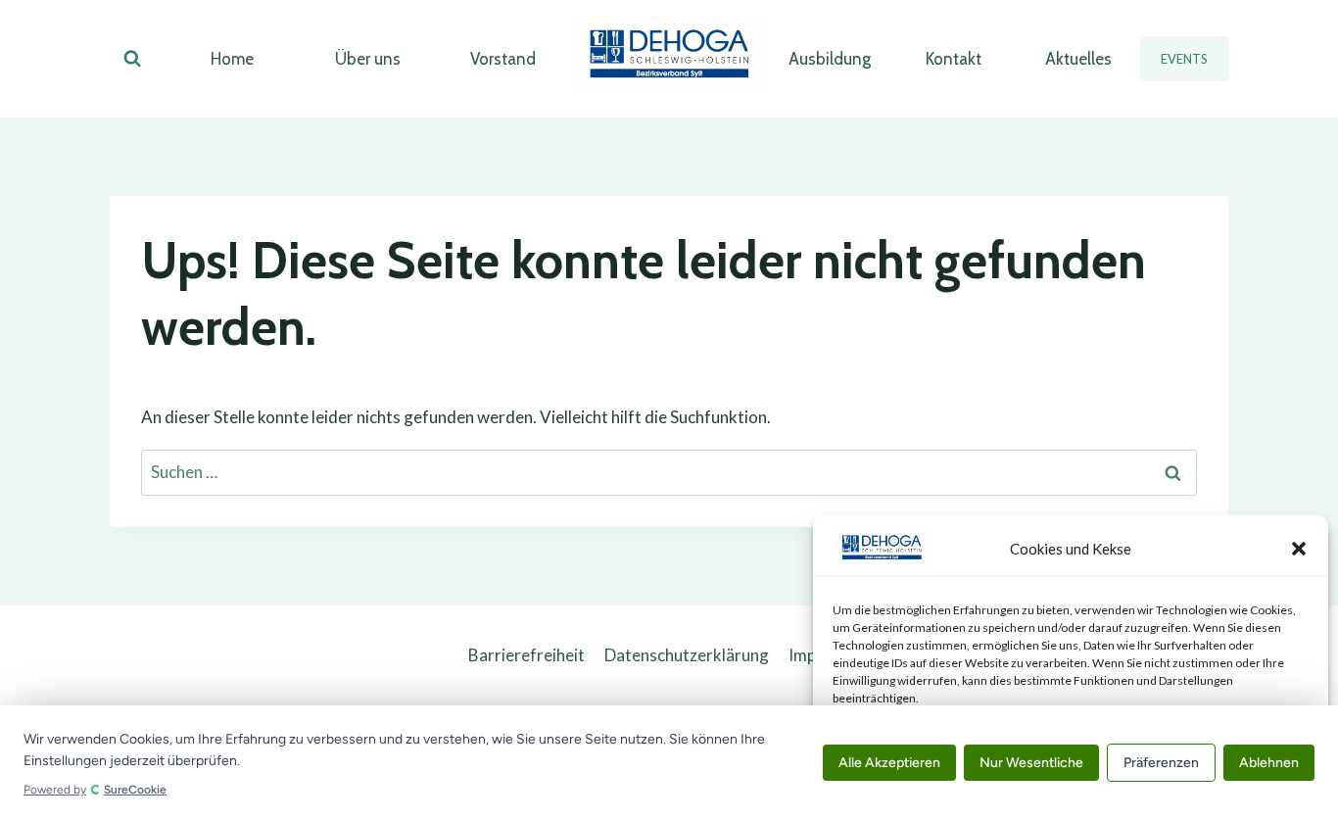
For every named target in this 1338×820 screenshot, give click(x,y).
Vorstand (503, 59)
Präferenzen (1161, 762)
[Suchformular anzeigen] (132, 58)
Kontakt (953, 59)
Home (232, 59)
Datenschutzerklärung (686, 655)
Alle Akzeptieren (889, 762)
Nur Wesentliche (1031, 762)
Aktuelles (1078, 59)
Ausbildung (829, 59)
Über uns (368, 59)
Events (1184, 59)
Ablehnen (1269, 762)
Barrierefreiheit (526, 655)
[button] (1299, 548)
